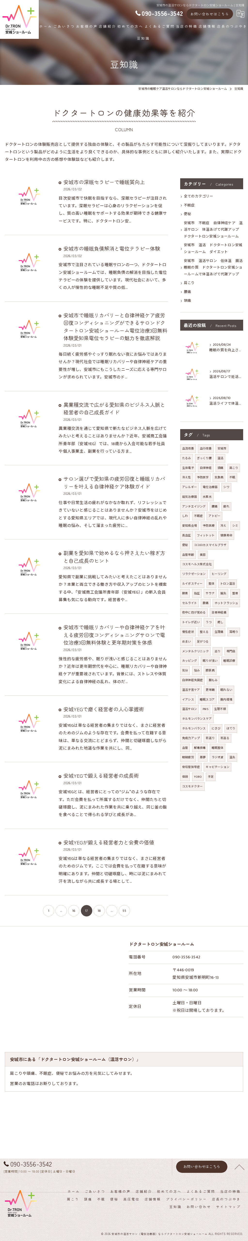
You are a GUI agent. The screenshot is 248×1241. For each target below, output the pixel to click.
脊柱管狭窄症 (191, 767)
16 (73, 911)
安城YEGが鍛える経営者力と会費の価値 (108, 842)
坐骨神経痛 (219, 612)
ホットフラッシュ (226, 603)
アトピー (214, 516)
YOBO (198, 776)
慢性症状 (188, 631)
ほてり (230, 728)
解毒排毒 (200, 747)
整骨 (235, 593)
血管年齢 (188, 554)
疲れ (226, 506)
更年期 (210, 689)
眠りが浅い (210, 660)
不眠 (232, 477)
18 (99, 911)
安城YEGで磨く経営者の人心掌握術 (103, 709)
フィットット (206, 535)
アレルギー (189, 487)
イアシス (188, 699)
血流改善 (188, 448)
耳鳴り (233, 631)
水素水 (207, 496)
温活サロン (189, 709)
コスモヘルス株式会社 (197, 564)
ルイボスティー (192, 583)
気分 (185, 670)
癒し (220, 622)
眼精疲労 (188, 757)
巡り (217, 651)
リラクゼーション (194, 574)
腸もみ (213, 680)
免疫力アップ (191, 738)
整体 (211, 583)
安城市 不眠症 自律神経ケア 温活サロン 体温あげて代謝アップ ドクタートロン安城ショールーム (213, 229)
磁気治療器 (189, 496)
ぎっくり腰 (204, 458)
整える (204, 631)
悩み (197, 670)
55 (124, 911)
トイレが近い (191, 622)
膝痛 (206, 603)
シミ (235, 525)
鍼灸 (223, 593)
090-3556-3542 (186, 957)
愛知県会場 (189, 525)
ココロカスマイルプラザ (210, 545)
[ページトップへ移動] (239, 1167)
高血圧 (186, 535)
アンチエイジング (194, 506)
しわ (185, 516)
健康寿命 (226, 535)
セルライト (189, 603)
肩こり (189, 283)
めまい (186, 641)
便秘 (187, 214)
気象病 (219, 477)
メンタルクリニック (195, 651)
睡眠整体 (218, 747)
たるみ (186, 458)
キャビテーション (217, 767)
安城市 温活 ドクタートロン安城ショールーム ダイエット (213, 248)
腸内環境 (226, 699)
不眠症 (189, 205)
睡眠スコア (207, 699)
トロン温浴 (227, 583)
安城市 (221, 448)
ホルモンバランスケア (197, 718)
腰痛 (187, 292)
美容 (203, 554)
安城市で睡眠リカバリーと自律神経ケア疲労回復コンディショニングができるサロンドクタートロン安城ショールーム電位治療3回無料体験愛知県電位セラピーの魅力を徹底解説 (115, 326)
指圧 (197, 593)
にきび (216, 728)
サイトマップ (228, 1206)
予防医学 (203, 477)
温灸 (232, 757)
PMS (205, 709)
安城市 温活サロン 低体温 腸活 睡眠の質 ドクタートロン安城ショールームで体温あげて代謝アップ (213, 267)
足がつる (203, 641)
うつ (208, 622)
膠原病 (210, 670)
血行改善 (206, 448)
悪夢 (203, 757)
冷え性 (186, 477)
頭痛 (187, 301)
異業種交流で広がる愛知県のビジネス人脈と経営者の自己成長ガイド (114, 408)
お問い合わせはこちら (209, 13)
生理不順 (220, 709)
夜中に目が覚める (194, 612)
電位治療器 (210, 487)
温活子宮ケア (191, 689)
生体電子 (188, 467)
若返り (210, 738)
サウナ (210, 593)
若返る (224, 738)
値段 (185, 776)
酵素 (185, 593)
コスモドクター (192, 786)
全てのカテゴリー (198, 196)
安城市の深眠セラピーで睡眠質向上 (104, 182)
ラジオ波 (218, 757)
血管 (185, 747)
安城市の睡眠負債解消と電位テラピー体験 (111, 248)
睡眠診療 (229, 660)
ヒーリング (219, 574)
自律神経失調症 (192, 680)
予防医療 (209, 525)
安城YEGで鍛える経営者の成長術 (101, 775)
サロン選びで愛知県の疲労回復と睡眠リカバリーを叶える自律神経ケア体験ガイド (114, 482)
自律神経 (206, 467)
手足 (211, 776)
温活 (220, 458)
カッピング (189, 660)
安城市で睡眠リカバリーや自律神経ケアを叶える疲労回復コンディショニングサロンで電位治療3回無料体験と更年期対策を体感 (114, 634)
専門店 (230, 651)
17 (86, 911)
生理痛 (219, 631)
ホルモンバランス (194, 728)
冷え (223, 525)
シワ (226, 487)
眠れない (226, 689)
